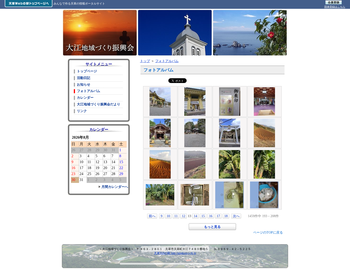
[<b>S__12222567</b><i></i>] (194, 185)
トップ (145, 61)
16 (210, 216)
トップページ (87, 71)
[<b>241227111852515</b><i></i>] (194, 88)
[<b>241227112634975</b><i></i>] (160, 120)
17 (218, 216)
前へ (152, 216)
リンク (82, 111)
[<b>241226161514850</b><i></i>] (194, 151)
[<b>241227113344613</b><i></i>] (229, 88)
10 (168, 216)
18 (226, 216)
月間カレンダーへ (114, 187)
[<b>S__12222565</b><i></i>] (264, 183)
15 (203, 216)
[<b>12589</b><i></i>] (160, 185)
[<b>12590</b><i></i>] (264, 151)
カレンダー (85, 97)
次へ (236, 216)
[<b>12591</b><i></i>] (229, 151)
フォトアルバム (167, 61)
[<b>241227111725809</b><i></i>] (160, 88)
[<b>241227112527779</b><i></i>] (229, 120)
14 (195, 216)
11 (176, 216)
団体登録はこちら (334, 6)
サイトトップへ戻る (99, 48)
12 (183, 216)
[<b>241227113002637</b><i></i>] (194, 120)
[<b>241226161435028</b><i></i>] (264, 120)
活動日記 (83, 78)
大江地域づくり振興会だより (98, 104)
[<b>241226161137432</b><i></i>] (160, 151)
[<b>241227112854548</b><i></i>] (264, 88)
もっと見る (212, 227)
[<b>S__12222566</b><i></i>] (229, 183)
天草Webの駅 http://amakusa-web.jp (175, 253)
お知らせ (83, 84)
